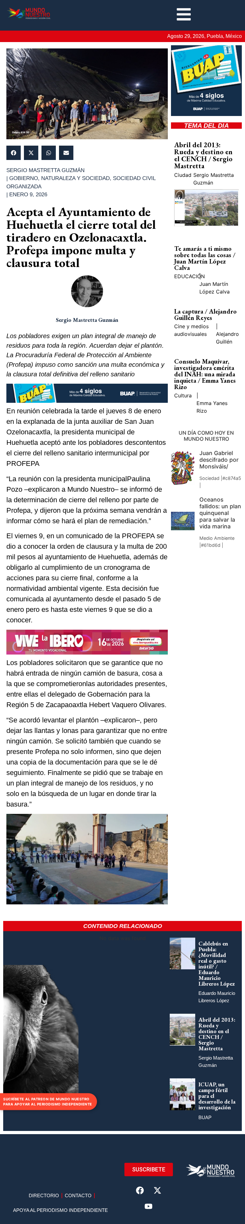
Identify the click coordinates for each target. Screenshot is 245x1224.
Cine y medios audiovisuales (191, 330)
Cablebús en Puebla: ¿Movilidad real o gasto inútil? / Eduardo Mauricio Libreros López (216, 963)
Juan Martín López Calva (214, 288)
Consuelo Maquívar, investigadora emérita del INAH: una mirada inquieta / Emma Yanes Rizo (205, 374)
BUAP (205, 1117)
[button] (13, 153)
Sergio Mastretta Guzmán (213, 179)
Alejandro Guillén (227, 338)
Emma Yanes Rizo (212, 407)
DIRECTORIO (44, 1195)
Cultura (183, 395)
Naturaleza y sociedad (75, 178)
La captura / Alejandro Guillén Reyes (205, 314)
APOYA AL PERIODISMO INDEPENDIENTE (60, 1210)
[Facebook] (140, 1191)
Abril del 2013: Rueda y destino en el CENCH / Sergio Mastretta (203, 155)
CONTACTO (78, 1195)
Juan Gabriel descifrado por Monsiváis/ (219, 460)
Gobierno (23, 178)
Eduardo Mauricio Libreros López (216, 996)
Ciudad (182, 175)
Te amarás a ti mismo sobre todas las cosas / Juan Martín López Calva (204, 258)
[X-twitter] (157, 1191)
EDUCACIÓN (189, 276)
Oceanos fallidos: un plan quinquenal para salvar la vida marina (220, 513)
